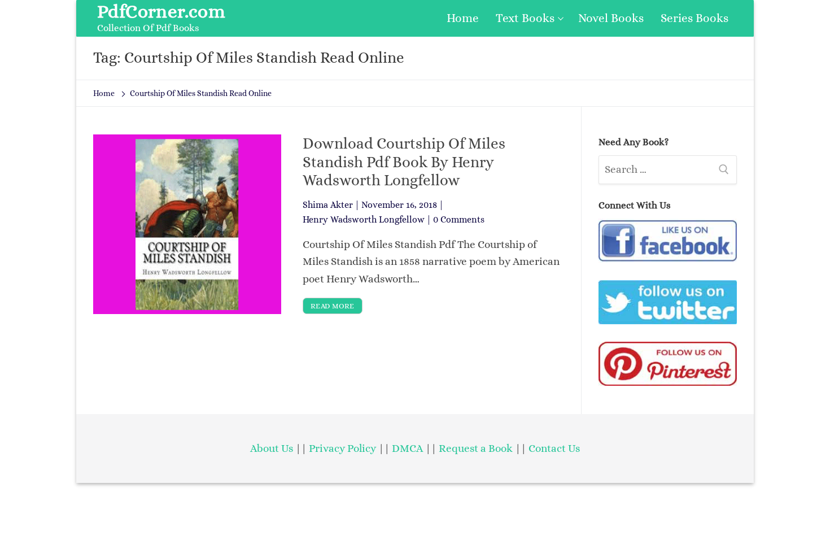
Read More (333, 306)
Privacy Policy (342, 448)
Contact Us (554, 448)
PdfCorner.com (161, 11)
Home (104, 93)
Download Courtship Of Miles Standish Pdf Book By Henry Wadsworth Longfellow (404, 162)
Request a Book (477, 448)
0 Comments (458, 219)
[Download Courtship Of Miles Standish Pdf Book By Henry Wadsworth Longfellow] (187, 223)
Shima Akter (328, 204)
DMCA (407, 448)
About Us (271, 448)
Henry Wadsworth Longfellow (364, 219)
